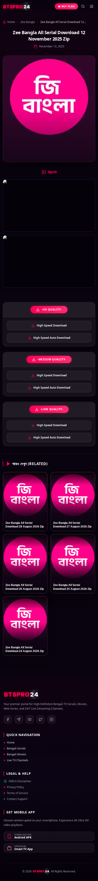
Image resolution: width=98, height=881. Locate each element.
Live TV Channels (17, 760)
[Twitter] (40, 719)
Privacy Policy (15, 787)
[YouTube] (30, 719)
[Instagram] (51, 719)
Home (11, 742)
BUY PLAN (68, 6)
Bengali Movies (16, 754)
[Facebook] (8, 719)
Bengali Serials (16, 748)
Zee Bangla (28, 22)
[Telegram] (19, 719)
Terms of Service (17, 793)
